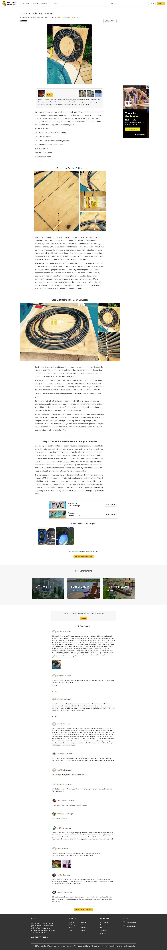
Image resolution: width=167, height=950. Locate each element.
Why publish (104, 922)
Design (71, 928)
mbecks (59, 875)
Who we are (104, 933)
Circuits (71, 922)
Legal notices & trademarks (126, 946)
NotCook (59, 632)
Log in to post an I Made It (83, 557)
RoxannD (60, 699)
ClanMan (24, 17)
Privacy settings (79, 946)
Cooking (83, 922)
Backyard (40, 17)
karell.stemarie (62, 801)
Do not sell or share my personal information (100, 946)
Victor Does (60, 814)
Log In (152, 3)
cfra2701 (59, 828)
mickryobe (60, 676)
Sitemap (103, 930)
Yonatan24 (60, 784)
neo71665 (60, 892)
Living (82, 925)
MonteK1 (59, 724)
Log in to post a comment (83, 909)
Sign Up (160, 3)
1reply (55, 692)
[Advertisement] (136, 111)
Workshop (72, 925)
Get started (104, 925)
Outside (32, 17)
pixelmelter (60, 754)
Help (101, 928)
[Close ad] (147, 87)
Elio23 (59, 848)
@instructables (131, 922)
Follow (49, 95)
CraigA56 (60, 770)
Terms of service (53, 946)
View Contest (110, 505)
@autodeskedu (131, 926)
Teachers (44, 3)
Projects (26, 3)
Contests (35, 3)
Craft (70, 930)
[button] (118, 21)
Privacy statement (67, 946)
